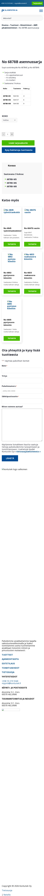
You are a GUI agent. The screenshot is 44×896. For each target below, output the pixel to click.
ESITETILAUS (8, 663)
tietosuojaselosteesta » (28, 451)
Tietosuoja (7, 890)
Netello (7, 894)
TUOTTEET (7, 654)
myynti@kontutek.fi (20, 3)
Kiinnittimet (26, 25)
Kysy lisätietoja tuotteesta (18, 150)
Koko (5, 116)
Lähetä (10, 458)
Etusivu (5, 25)
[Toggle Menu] (41, 11)
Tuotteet (14, 25)
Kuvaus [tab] (12, 165)
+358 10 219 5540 (6, 3)
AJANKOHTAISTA (10, 659)
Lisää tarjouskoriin (18, 143)
